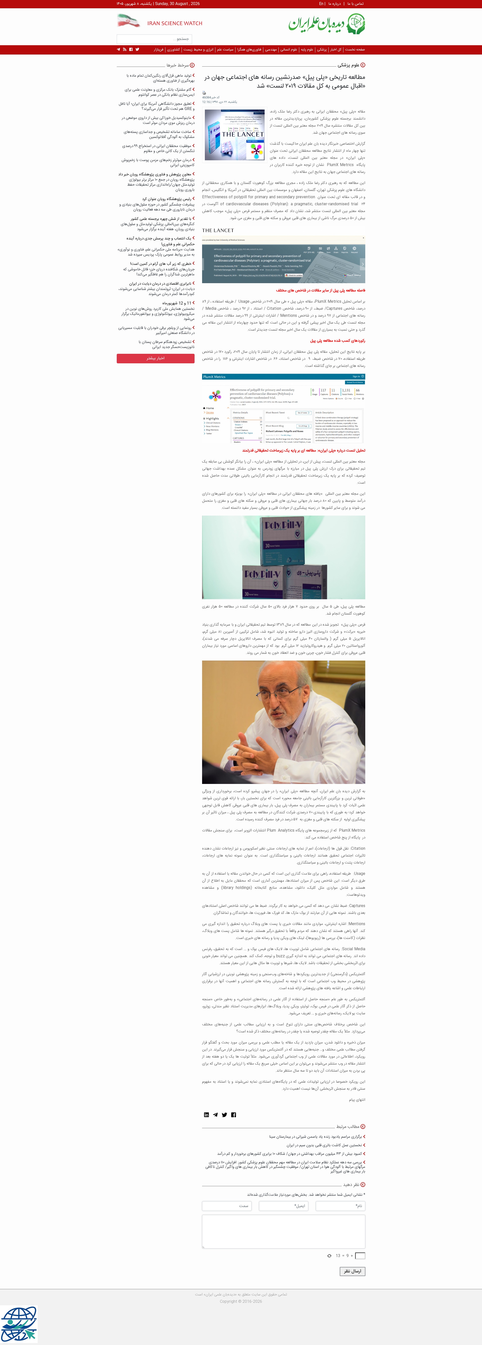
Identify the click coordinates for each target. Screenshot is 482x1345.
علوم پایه (307, 50)
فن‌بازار (158, 50)
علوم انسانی (288, 50)
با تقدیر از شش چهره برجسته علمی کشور (158, 224)
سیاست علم (225, 50)
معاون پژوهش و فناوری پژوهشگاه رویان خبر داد (156, 182)
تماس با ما (355, 4)
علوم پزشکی (348, 65)
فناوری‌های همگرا (249, 50)
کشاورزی (173, 50)
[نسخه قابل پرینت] (204, 92)
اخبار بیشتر (155, 358)
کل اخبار (335, 50)
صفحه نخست (355, 50)
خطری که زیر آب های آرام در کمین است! (159, 269)
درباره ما (334, 4)
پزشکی (322, 50)
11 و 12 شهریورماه (158, 311)
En (321, 4)
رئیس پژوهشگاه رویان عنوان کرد (157, 204)
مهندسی (271, 50)
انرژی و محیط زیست (198, 50)
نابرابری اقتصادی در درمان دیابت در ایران (156, 289)
